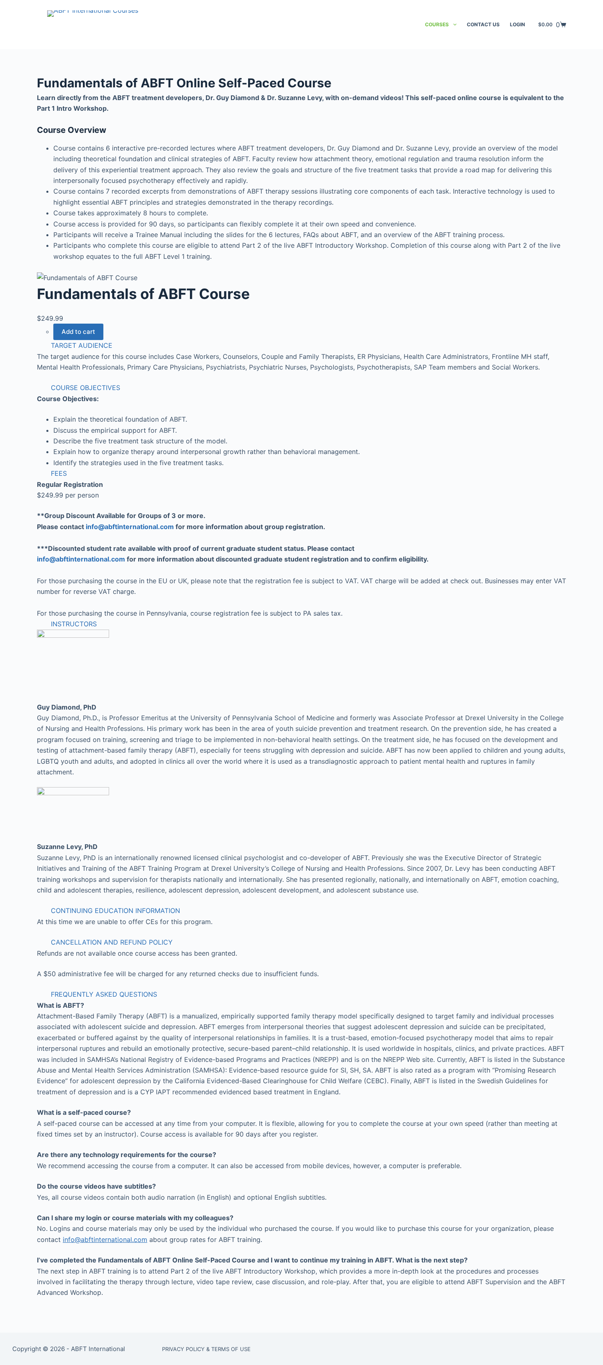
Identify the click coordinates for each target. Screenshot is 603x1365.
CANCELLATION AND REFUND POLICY (112, 942)
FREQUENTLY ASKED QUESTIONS (104, 994)
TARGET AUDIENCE (81, 345)
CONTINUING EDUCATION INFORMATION (115, 910)
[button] (301, 345)
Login (517, 24)
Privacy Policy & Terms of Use (206, 1349)
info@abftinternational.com (130, 527)
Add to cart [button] (78, 332)
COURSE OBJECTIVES (85, 387)
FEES (59, 473)
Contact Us (483, 24)
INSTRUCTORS (74, 624)
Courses (437, 24)
